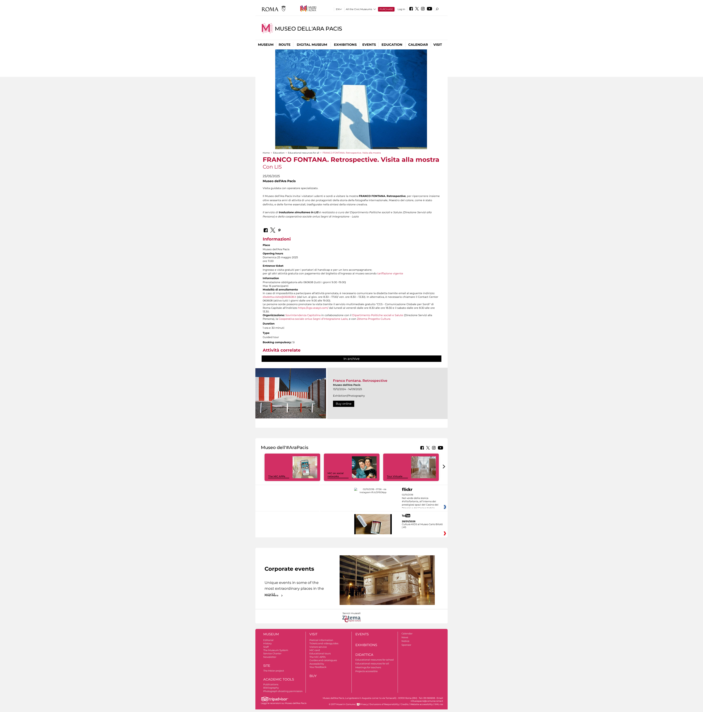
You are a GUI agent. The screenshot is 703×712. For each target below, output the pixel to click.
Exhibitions (345, 45)
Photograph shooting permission (283, 691)
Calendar (418, 45)
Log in (401, 9)
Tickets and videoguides (323, 643)
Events (369, 45)
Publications (270, 684)
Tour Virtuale (394, 476)
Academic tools (278, 679)
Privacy (364, 704)
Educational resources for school (374, 659)
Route (285, 45)
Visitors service (318, 646)
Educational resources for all (303, 152)
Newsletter (269, 656)
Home (266, 152)
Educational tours (320, 653)
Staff (266, 646)
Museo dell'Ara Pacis (308, 28)
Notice (405, 641)
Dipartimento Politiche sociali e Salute (377, 315)
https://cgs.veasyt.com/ (313, 308)
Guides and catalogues (323, 660)
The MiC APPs (276, 476)
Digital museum (312, 45)
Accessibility (316, 663)
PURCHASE (386, 9)
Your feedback (317, 667)
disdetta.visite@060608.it (279, 297)
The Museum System (275, 650)
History (267, 643)
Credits (404, 704)
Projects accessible (366, 671)
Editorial (268, 640)
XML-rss (438, 704)
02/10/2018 (420, 501)
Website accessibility (421, 704)
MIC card (314, 650)
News (404, 637)
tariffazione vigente (390, 273)
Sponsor (406, 644)
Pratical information (321, 640)
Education (392, 45)
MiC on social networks (336, 475)
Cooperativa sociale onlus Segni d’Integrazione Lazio (313, 318)
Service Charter (272, 653)
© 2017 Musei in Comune (342, 704)
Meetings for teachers (368, 667)
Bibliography (271, 687)
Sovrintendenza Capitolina (303, 315)
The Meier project (273, 670)
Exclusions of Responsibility (384, 704)
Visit (437, 45)
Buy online (344, 403)
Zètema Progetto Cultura (373, 318)
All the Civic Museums (359, 9)
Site (266, 665)
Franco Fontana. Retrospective (360, 381)
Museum (266, 45)
